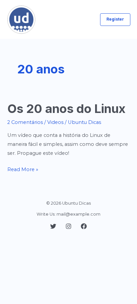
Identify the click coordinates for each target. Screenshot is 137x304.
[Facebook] (84, 226)
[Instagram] (68, 226)
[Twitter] (53, 226)
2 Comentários (25, 122)
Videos (55, 122)
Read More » (22, 170)
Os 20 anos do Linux (66, 108)
